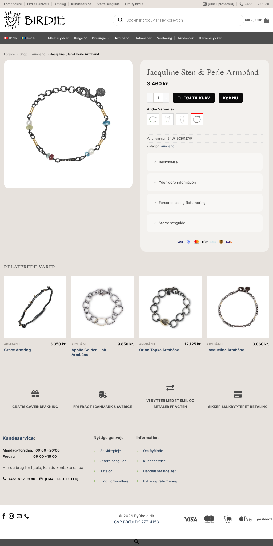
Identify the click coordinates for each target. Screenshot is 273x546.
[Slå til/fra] (155, 162)
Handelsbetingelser (159, 471)
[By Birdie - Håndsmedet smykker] (54, 20)
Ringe (78, 38)
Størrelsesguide (108, 4)
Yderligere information (177, 182)
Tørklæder (185, 38)
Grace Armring (17, 349)
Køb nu (230, 98)
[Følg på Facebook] (3, 516)
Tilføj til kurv (194, 98)
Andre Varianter (160, 109)
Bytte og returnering (160, 481)
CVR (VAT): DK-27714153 (136, 522)
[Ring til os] (26, 516)
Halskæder (143, 38)
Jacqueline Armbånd (225, 349)
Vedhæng (164, 38)
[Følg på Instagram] (11, 516)
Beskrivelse (168, 162)
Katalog (60, 4)
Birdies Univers (38, 4)
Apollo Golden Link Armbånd (88, 352)
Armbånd (122, 38)
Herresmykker (210, 38)
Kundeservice (81, 4)
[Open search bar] (136, 541)
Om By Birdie (134, 4)
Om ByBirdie (153, 451)
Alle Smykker (58, 38)
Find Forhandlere (114, 481)
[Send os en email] (19, 516)
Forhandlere (13, 4)
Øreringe (99, 38)
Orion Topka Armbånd (159, 349)
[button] (257, 20)
